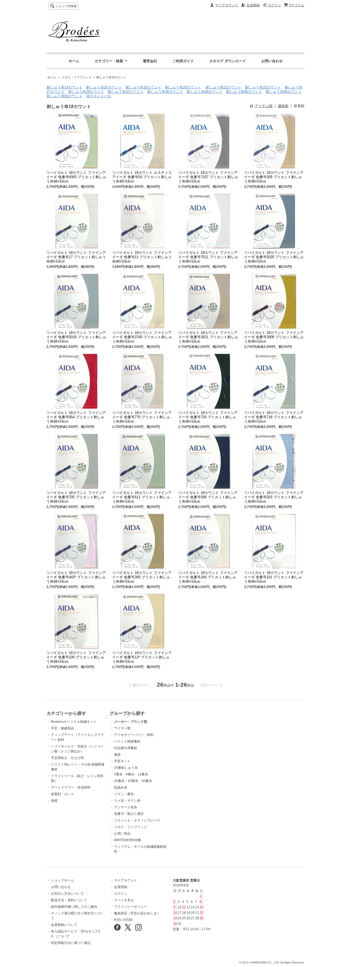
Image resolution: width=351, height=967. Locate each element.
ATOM (127, 920)
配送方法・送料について (69, 900)
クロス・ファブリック (77, 77)
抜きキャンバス (98, 96)
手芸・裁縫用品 (62, 728)
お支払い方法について (67, 893)
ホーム (74, 61)
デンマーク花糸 (125, 807)
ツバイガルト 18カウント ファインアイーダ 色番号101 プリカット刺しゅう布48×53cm (274, 577)
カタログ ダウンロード (227, 61)
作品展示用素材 (125, 748)
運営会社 (150, 61)
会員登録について (64, 925)
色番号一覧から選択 (129, 814)
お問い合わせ (272, 61)
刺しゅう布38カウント (205, 92)
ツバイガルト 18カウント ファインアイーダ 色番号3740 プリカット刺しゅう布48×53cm (142, 337)
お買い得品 (122, 833)
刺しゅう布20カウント (183, 87)
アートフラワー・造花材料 (70, 787)
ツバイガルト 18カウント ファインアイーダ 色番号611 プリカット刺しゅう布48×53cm (142, 497)
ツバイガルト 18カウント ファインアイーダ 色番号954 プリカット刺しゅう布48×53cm (76, 417)
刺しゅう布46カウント (284, 92)
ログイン (274, 5)
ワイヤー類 (122, 728)
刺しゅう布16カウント (104, 87)
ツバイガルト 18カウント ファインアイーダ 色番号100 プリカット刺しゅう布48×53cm (76, 657)
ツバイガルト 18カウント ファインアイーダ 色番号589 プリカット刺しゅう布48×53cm (208, 497)
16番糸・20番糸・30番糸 (133, 781)
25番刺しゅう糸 (126, 768)
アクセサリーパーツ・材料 (134, 735)
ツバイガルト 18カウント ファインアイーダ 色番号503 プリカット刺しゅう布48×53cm (274, 497)
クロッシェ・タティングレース (137, 820)
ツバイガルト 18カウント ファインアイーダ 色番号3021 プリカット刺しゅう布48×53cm (208, 337)
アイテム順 (264, 106)
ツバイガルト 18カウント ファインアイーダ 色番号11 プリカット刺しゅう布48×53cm (142, 257)
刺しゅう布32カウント (126, 92)
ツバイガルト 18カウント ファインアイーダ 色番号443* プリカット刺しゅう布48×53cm (76, 577)
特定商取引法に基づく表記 (70, 943)
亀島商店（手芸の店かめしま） (137, 913)
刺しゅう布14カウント (65, 87)
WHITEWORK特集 (127, 840)
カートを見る (124, 900)
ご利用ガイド (183, 61)
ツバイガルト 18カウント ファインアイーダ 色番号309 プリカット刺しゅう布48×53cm (274, 176)
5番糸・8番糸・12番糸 (131, 774)
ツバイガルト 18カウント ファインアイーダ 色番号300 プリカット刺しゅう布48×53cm (142, 577)
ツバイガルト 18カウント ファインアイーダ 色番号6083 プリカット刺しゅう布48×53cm (76, 176)
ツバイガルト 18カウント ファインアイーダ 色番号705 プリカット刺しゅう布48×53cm (76, 497)
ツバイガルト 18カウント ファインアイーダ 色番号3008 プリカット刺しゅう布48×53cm (274, 337)
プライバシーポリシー (130, 907)
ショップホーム (62, 880)
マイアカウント (226, 5)
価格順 (283, 106)
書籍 (117, 754)
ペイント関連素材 (127, 741)
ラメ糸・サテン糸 (127, 801)
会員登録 (253, 5)
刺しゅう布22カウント (224, 87)
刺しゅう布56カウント (65, 96)
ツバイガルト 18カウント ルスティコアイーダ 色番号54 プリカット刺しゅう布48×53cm (142, 176)
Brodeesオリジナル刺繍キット (74, 722)
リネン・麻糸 (124, 794)
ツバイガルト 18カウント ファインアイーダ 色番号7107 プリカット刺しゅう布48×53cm (208, 176)
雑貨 (54, 801)
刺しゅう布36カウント (165, 92)
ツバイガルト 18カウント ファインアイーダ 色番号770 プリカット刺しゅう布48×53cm (142, 417)
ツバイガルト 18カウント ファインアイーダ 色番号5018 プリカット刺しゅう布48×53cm (76, 337)
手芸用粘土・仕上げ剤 (67, 758)
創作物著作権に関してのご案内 (74, 907)
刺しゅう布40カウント (244, 92)
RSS (117, 920)
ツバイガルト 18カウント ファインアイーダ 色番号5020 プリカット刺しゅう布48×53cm (274, 257)
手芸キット (122, 761)
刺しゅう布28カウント (86, 92)
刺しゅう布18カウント (111, 77)
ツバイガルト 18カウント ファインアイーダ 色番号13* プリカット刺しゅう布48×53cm (142, 657)
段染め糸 (120, 787)
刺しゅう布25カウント (263, 87)
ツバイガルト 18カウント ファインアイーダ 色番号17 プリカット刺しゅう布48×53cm (76, 257)
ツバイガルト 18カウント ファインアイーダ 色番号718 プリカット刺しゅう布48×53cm (274, 417)
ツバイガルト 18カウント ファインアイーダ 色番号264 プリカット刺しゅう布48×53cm (208, 577)
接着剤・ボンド (62, 794)
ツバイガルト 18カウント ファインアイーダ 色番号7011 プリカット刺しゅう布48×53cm (208, 257)
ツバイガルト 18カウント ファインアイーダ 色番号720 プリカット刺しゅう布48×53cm (208, 417)
